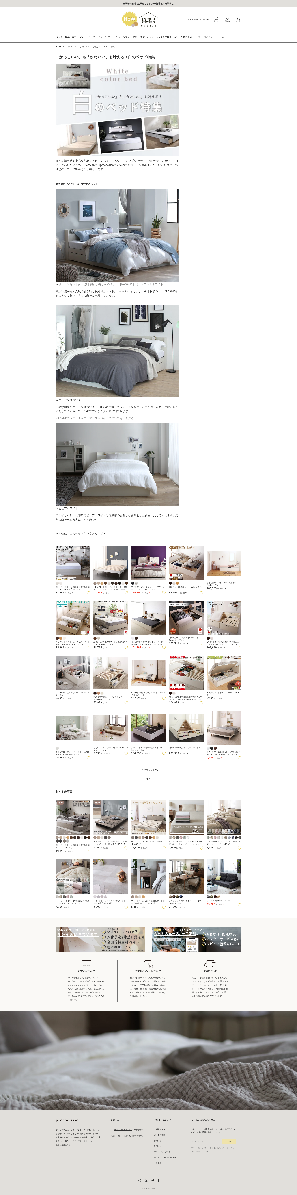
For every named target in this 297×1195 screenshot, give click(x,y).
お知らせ (157, 1141)
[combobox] (210, 37)
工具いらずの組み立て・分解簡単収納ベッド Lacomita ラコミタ (110, 643)
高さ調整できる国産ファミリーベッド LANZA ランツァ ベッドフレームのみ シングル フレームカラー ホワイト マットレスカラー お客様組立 (147, 643)
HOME (58, 47)
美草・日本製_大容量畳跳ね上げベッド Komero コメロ (147, 749)
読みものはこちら (63, 1145)
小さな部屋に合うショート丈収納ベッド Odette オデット (223, 584)
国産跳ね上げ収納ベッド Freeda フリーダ (223, 694)
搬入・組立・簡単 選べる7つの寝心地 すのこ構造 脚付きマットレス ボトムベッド (224, 753)
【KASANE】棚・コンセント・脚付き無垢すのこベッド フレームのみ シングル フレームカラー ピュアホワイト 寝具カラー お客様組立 (110, 588)
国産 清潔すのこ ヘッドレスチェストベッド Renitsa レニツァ (110, 698)
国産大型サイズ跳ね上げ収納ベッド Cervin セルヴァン (184, 639)
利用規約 (157, 1146)
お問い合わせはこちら (123, 1130)
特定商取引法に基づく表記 (165, 1157)
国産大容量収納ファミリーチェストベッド (185, 749)
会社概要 (157, 1163)
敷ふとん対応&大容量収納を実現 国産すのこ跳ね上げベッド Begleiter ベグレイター (186, 698)
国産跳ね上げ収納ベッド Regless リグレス (186, 588)
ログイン (134, 978)
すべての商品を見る (149, 770)
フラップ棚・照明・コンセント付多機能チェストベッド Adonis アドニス (72, 753)
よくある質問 (191, 19)
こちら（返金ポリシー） (155, 992)
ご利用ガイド (159, 1129)
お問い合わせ (203, 19)
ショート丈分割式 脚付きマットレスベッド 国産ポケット (148, 694)
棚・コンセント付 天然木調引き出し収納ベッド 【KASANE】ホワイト (73, 588)
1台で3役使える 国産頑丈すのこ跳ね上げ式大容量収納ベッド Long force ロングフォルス (224, 643)
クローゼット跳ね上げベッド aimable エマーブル (72, 694)
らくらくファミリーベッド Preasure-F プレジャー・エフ (110, 749)
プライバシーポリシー (163, 1152)
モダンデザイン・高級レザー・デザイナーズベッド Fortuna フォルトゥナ (148, 588)
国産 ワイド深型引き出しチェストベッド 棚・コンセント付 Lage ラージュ (73, 643)
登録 (229, 1141)
